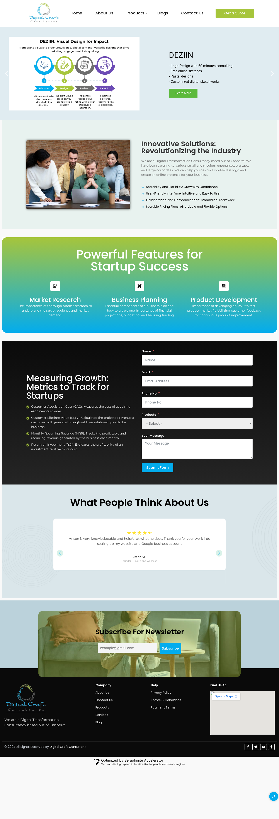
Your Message (153, 435)
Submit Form (157, 467)
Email (146, 372)
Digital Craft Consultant (68, 747)
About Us (104, 13)
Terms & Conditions (166, 700)
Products (135, 13)
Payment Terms (163, 707)
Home (76, 13)
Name (146, 351)
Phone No (149, 393)
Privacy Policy (161, 692)
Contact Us (192, 13)
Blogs (162, 13)
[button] (6, 73)
